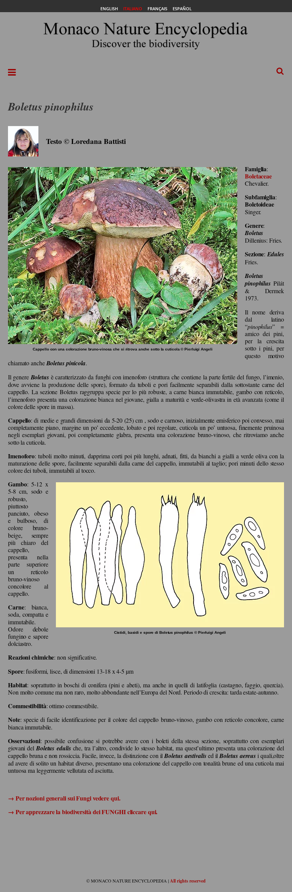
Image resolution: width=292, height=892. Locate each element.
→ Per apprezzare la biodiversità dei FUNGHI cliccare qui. (82, 811)
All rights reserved (188, 881)
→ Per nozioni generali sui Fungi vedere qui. (64, 798)
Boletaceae (258, 176)
